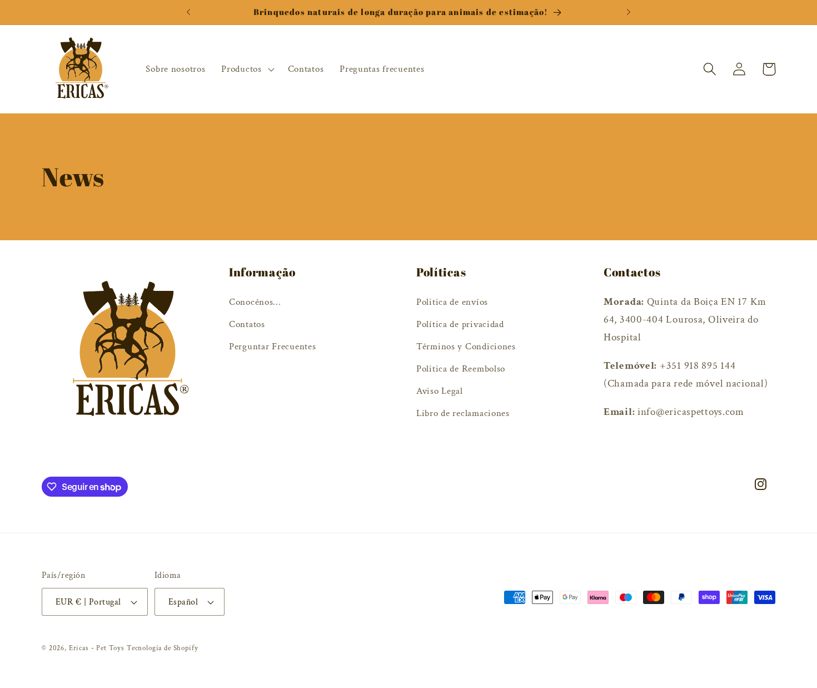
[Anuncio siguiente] (628, 12)
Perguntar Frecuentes (272, 346)
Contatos (247, 324)
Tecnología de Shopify (162, 648)
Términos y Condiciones (466, 346)
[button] (246, 69)
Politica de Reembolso (460, 369)
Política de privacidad (460, 324)
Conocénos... (255, 302)
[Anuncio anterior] (188, 12)
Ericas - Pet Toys (96, 648)
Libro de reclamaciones (463, 413)
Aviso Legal (439, 391)
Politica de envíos (452, 302)
